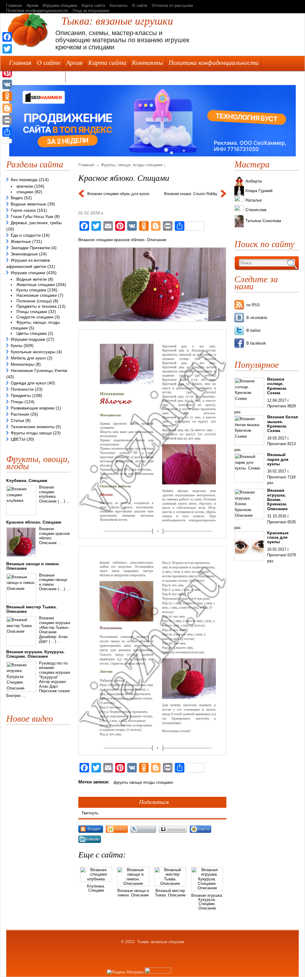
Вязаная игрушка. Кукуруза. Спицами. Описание (207, 901)
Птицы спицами (31, 311)
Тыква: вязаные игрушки (117, 21)
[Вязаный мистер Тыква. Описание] (170, 883)
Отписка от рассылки (172, 5)
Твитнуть (89, 812)
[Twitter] (7, 49)
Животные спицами (35, 284)
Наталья (253, 200)
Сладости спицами (34, 317)
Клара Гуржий (259, 190)
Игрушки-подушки (28, 339)
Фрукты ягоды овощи (31, 433)
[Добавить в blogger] (92, 832)
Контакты (118, 5)
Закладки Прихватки (30, 247)
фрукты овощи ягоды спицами (143, 782)
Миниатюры (22, 364)
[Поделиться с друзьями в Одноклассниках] (118, 832)
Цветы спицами (31, 333)
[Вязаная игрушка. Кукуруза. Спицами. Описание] (207, 887)
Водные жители (31, 279)
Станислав (255, 209)
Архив (32, 5)
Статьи (17, 420)
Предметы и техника (36, 306)
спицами (24, 191)
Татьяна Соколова (263, 220)
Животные (21, 241)
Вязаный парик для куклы (277, 459)
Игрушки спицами (60, 5)
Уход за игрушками (90, 10)
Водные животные (28, 204)
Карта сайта (93, 5)
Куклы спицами (31, 290)
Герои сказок (23, 210)
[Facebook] (7, 37)
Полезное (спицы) (34, 301)
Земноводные (24, 254)
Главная (14, 5)
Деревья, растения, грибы (36, 222)
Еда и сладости (26, 235)
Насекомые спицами (36, 295)
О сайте (139, 5)
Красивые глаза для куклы (278, 537)
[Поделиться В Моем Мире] (201, 832)
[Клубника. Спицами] (96, 879)
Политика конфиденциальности (37, 10)
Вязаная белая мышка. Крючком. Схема (282, 423)
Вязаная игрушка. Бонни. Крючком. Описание (277, 499)
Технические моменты (33, 426)
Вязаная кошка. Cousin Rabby (190, 193)
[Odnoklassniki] (7, 96)
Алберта (253, 181)
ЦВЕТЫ (18, 439)
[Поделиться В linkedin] (90, 843)
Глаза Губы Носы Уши (32, 216)
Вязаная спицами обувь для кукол (118, 193)
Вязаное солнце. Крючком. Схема (277, 386)
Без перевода (24, 179)
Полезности (22, 389)
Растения (20, 414)
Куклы (16, 345)
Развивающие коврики (33, 408)
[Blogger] (7, 108)
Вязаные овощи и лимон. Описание (133, 892)
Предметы (21, 395)
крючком (24, 186)
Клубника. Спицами (96, 888)
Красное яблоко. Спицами (33, 522)
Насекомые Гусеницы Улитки (39, 370)
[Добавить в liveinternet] (174, 832)
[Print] (7, 120)
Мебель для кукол (28, 358)
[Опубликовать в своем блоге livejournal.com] (144, 832)
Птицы (17, 401)
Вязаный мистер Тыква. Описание (170, 892)
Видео (17, 197)
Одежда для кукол (28, 383)
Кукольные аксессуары (33, 351)
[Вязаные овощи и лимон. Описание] (133, 883)
